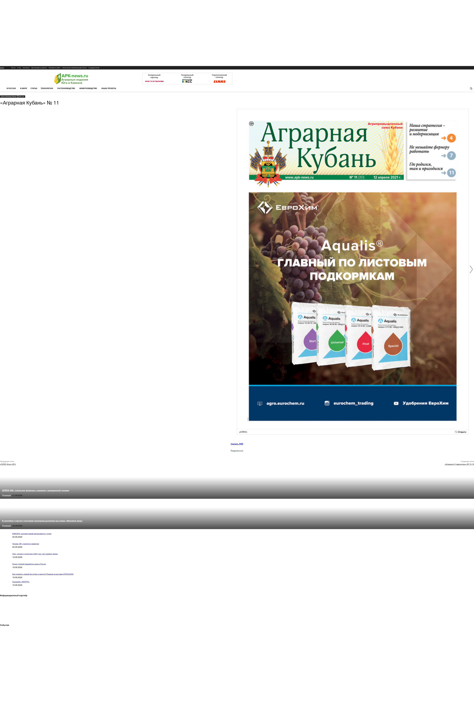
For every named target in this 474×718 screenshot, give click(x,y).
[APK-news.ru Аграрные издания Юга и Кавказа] (71, 78)
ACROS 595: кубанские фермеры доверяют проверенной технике (35, 490)
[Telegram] (215, 454)
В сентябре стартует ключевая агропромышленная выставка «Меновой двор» (42, 520)
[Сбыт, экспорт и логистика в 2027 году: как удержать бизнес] (5, 559)
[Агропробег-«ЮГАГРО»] (5, 587)
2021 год (21, 96)
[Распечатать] (250, 454)
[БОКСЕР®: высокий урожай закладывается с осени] (5, 538)
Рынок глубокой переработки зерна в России (29, 564)
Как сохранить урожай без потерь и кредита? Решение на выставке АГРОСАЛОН (42, 574)
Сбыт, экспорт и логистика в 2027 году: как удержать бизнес (35, 554)
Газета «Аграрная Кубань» (9, 96)
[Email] (232, 454)
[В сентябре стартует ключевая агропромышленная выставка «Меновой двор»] (22, 528)
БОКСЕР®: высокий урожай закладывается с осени (31, 533)
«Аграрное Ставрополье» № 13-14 (459, 464)
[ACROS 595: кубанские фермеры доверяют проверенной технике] (22, 498)
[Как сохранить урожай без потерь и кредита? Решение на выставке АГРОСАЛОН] (5, 579)
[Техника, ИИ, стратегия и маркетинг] (5, 549)
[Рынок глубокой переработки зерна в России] (5, 569)
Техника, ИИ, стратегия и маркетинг (25, 544)
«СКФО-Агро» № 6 (8, 464)
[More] (259, 454)
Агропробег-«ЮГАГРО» (21, 582)
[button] (471, 88)
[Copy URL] (241, 454)
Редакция (6, 495)
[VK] (223, 454)
